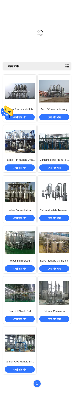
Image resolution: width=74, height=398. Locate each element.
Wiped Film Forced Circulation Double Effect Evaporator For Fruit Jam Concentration (20, 261)
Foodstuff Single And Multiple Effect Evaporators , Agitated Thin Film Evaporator (20, 311)
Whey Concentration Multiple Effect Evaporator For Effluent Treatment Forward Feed (20, 210)
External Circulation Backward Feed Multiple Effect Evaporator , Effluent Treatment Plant (54, 311)
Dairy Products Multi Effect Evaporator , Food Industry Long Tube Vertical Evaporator (54, 261)
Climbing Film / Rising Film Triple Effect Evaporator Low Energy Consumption (54, 160)
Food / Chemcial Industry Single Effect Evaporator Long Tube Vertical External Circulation (54, 109)
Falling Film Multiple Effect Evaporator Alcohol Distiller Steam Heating (19, 160)
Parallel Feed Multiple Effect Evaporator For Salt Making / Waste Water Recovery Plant (20, 361)
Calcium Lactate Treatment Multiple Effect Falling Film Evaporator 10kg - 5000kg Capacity (54, 210)
